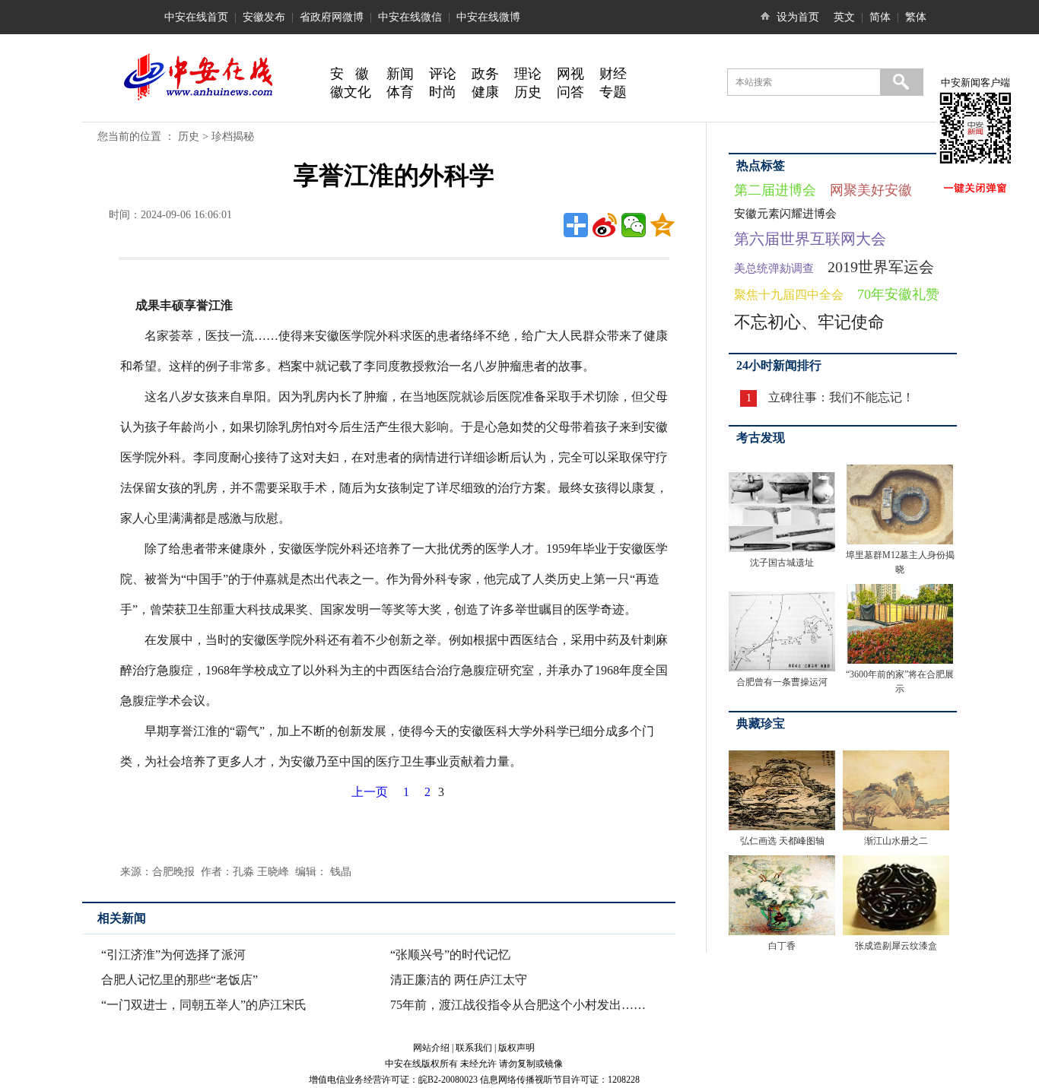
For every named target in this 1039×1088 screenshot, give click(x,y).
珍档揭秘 (232, 136)
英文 (844, 17)
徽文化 (350, 92)
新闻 (400, 73)
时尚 (442, 92)
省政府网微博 (332, 17)
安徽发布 (264, 17)
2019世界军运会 (881, 267)
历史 (528, 92)
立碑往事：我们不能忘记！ (841, 397)
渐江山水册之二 (896, 841)
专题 (613, 92)
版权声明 (516, 1047)
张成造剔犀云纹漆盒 (896, 946)
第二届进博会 (775, 190)
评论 (442, 73)
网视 (570, 73)
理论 (528, 73)
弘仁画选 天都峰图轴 (782, 841)
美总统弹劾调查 (774, 268)
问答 (570, 92)
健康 (485, 92)
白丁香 (782, 946)
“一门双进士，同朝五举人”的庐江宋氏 (204, 1004)
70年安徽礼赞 (898, 294)
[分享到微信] (633, 225)
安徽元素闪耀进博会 (785, 214)
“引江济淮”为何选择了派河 (173, 954)
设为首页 (798, 17)
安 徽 (349, 73)
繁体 (915, 17)
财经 (613, 73)
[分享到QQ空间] (662, 225)
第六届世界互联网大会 (810, 238)
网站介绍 (431, 1047)
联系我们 (474, 1047)
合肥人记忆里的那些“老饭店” (179, 979)
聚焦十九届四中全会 (789, 294)
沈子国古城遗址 (782, 562)
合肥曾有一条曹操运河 (782, 682)
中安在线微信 (410, 17)
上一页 (369, 791)
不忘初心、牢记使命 (809, 321)
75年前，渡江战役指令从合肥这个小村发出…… (518, 1004)
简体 (880, 17)
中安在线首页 (196, 17)
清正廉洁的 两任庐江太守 (458, 979)
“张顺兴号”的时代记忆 (450, 954)
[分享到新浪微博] (605, 225)
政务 (485, 73)
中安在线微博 (488, 17)
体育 (400, 92)
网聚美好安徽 (871, 190)
